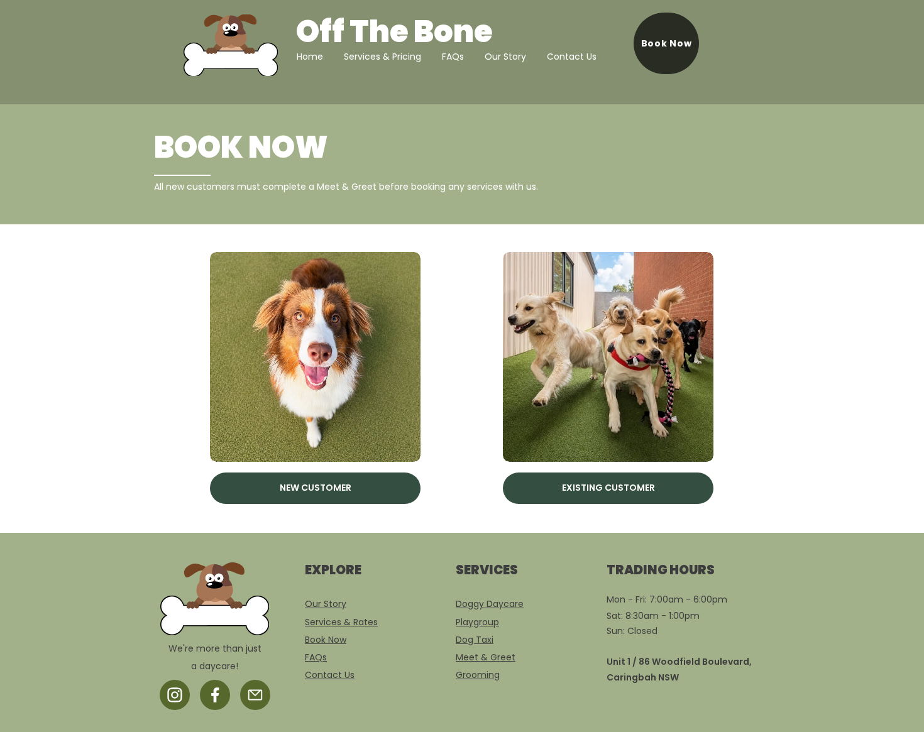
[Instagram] (175, 695)
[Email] (255, 695)
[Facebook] (215, 695)
